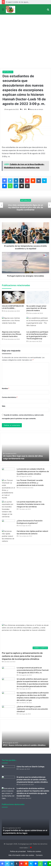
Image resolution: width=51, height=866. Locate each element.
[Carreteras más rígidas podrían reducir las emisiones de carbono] (8, 536)
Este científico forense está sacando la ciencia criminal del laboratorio (26, 207)
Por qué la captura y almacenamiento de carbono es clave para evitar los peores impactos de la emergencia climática (22, 656)
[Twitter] (10, 180)
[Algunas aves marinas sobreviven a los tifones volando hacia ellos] (13, 323)
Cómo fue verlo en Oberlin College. (31, 767)
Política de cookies (34, 851)
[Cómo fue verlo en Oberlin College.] (8, 769)
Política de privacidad (18, 851)
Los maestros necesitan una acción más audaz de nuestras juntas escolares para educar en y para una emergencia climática (24, 742)
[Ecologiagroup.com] (10, 9)
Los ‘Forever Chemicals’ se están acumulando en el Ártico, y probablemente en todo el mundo (30, 482)
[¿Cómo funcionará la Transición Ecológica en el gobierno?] (8, 524)
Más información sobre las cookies (21, 855)
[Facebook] (4, 180)
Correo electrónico (9, 397)
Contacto (39, 855)
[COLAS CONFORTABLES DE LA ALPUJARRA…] (13, 297)
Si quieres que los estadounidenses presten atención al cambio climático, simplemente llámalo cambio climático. (32, 779)
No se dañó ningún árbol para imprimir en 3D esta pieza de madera (36, 308)
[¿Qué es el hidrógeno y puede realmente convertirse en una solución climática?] (8, 709)
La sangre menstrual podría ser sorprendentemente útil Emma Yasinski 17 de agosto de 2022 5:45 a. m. (33, 670)
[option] (25, 448)
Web (3, 406)
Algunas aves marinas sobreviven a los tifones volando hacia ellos (11, 334)
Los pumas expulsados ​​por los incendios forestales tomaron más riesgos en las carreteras (30, 504)
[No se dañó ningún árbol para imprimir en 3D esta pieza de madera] (37, 297)
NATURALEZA (8, 72)
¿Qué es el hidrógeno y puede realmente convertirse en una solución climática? (32, 708)
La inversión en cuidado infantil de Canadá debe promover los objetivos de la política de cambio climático (33, 471)
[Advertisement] (25, 41)
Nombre (5, 388)
